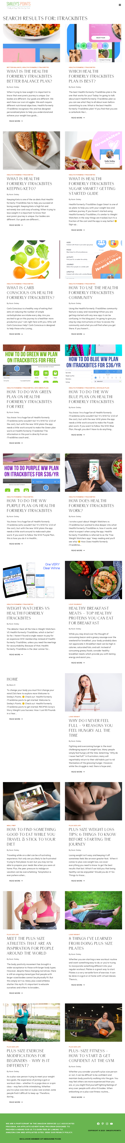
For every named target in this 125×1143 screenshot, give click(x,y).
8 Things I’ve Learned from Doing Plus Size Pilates (91, 943)
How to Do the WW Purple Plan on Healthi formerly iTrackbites (31, 506)
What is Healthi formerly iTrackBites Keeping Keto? (29, 184)
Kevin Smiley (14, 87)
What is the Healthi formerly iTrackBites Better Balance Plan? (29, 76)
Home (12, 679)
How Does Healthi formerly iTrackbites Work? (91, 506)
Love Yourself (75, 604)
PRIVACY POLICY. (64, 1132)
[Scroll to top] (118, 1133)
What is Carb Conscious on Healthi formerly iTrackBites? (31, 293)
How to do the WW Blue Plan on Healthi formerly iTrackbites (91, 397)
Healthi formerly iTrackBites (35, 67)
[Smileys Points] (19, 5)
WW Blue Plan (103, 388)
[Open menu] (120, 5)
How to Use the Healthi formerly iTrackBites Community (93, 293)
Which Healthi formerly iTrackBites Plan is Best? (91, 76)
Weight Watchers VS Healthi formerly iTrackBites (28, 613)
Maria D (12, 685)
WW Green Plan (41, 388)
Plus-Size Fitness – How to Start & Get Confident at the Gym (91, 1056)
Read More (17, 121)
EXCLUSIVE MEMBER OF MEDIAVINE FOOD (40, 1139)
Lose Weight (74, 717)
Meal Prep (11, 825)
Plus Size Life (75, 825)
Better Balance (14, 67)
